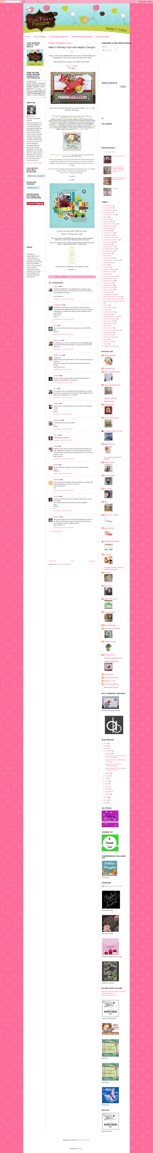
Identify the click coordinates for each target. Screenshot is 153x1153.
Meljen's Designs (108, 290)
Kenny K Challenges (109, 276)
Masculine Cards (108, 287)
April (106, 786)
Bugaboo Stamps (108, 226)
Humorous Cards (108, 271)
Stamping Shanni (108, 323)
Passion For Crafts (110, 642)
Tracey (72, 263)
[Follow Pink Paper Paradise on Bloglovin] (36, 177)
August (107, 776)
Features (106, 255)
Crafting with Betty (110, 355)
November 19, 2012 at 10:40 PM (63, 459)
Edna (105, 502)
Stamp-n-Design (109, 462)
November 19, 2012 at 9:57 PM (63, 440)
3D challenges (107, 205)
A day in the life (108, 208)
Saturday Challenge (110, 398)
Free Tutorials (40, 37)
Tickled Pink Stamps (109, 337)
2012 (105, 748)
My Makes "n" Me (109, 681)
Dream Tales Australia (111, 687)
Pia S (55, 388)
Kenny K (106, 274)
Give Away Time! (110, 152)
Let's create (108, 488)
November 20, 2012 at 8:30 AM (63, 473)
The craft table (108, 674)
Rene (72, 257)
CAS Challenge (108, 228)
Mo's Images (107, 292)
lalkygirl (56, 403)
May (106, 783)
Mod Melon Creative (84, 1140)
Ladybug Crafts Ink (109, 278)
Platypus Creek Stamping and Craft (114, 301)
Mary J (56, 435)
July (106, 778)
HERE (92, 126)
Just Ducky (107, 572)
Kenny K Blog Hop (118, 156)
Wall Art (105, 344)
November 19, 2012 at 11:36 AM (63, 334)
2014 (105, 743)
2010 (105, 800)
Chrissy (72, 247)
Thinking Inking (109, 401)
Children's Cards (108, 233)
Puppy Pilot (88, 108)
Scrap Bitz (107, 554)
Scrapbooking (107, 314)
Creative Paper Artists (111, 677)
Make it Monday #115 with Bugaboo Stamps (113, 765)
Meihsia (72, 255)
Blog (56, 125)
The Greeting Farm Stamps (111, 330)
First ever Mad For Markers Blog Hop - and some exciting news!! (118, 169)
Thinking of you (108, 335)
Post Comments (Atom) (64, 564)
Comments (107, 50)
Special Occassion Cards (111, 316)
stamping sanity (109, 404)
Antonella (57, 517)
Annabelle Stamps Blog (111, 541)
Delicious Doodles (109, 242)
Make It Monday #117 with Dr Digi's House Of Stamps (115, 756)
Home (27, 37)
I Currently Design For (58, 37)
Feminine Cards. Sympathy (111, 260)
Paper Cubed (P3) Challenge (112, 296)
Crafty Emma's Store (109, 237)
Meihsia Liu (57, 340)
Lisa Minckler (58, 305)
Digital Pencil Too (109, 444)
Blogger (80, 1148)
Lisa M (72, 249)
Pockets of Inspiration (111, 684)
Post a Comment (56, 531)
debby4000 (57, 420)
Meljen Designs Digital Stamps (73, 118)
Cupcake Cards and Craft (111, 240)
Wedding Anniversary (109, 346)
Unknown (56, 479)
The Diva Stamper (109, 612)
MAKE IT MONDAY (72, 66)
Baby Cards (107, 219)
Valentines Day (108, 341)
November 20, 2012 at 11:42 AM (63, 490)
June (107, 781)
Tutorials (106, 339)
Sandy (72, 259)
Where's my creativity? (111, 515)
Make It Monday (108, 285)
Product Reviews (108, 307)
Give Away (106, 267)
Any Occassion (107, 212)
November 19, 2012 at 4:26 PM (63, 397)
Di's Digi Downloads (109, 249)
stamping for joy (109, 368)
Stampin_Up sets (108, 321)
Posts (106, 47)
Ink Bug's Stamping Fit (111, 661)
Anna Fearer (108, 586)
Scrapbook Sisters (108, 312)
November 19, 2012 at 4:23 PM (63, 382)
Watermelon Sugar (110, 625)
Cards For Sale (102, 37)
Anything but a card (109, 214)
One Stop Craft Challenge (112, 628)
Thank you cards (108, 328)
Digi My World (107, 253)
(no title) (115, 188)
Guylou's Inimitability (109, 269)
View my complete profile (34, 163)
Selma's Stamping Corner (112, 385)
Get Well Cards (108, 262)
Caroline (56, 375)
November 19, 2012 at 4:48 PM (63, 414)
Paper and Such (109, 528)
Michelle (57, 276)
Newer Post (52, 561)
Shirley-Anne (72, 261)
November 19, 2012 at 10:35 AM (63, 319)
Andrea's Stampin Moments (113, 658)
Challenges (106, 230)
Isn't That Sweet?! (109, 655)
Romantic (106, 310)
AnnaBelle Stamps (109, 210)
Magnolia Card (107, 283)
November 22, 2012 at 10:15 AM (63, 527)
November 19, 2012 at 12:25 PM (63, 349)
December (108, 751)
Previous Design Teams (82, 37)
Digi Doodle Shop (108, 251)
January (108, 794)
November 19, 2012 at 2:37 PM (63, 369)
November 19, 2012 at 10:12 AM (63, 299)
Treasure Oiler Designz (111, 418)
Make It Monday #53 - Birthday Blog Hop (119, 178)
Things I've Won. (108, 332)
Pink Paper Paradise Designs (112, 299)
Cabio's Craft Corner (110, 599)
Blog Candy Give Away (110, 224)
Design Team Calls (109, 246)
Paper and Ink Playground (112, 372)
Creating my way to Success (113, 431)
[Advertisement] (72, 546)
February (108, 791)
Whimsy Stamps (79, 129)
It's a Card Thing (109, 475)
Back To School (108, 221)
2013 (105, 746)
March (107, 789)
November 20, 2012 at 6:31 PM (63, 511)
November (108, 753)
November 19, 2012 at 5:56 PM (63, 429)
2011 (105, 797)
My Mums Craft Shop (109, 294)
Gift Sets (105, 265)
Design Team (107, 244)
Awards (105, 217)
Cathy (72, 179)
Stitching (106, 326)
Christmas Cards (108, 235)
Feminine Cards (108, 258)
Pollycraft (106, 305)
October (107, 773)
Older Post (92, 561)
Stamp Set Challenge (109, 319)
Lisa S (72, 251)
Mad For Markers (108, 281)
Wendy (56, 465)
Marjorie (72, 253)
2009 (105, 802)
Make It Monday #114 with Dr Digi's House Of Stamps (115, 769)
